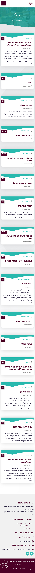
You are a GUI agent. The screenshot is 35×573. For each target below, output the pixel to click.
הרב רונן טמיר (26, 38)
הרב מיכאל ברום (25, 131)
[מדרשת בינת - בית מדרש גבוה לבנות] (31, 3)
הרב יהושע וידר (26, 387)
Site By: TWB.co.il (18, 568)
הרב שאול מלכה (25, 201)
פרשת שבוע (8, 18)
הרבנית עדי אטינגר (25, 101)
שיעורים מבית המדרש (18, 18)
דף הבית (28, 18)
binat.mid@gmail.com (21, 545)
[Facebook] (32, 554)
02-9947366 (24, 537)
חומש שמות (19, 20)
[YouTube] (27, 554)
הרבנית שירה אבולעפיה (23, 279)
